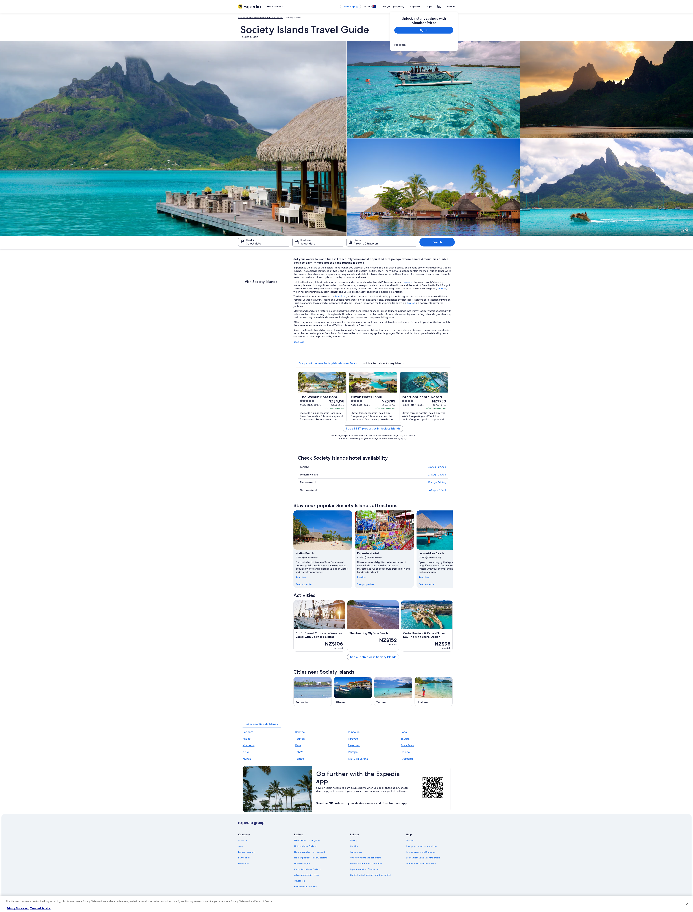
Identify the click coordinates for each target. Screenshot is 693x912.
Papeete (407, 282)
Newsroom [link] (243, 863)
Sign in (450, 6)
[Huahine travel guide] (434, 691)
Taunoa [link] (300, 739)
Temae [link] (299, 759)
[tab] (328, 363)
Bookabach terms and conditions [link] (366, 863)
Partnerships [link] (244, 857)
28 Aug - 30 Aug (437, 482)
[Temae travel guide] (393, 691)
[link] (424, 45)
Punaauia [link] (353, 732)
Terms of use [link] (356, 852)
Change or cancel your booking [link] (421, 846)
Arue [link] (246, 752)
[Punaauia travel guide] (312, 691)
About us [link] (242, 840)
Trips (429, 6)
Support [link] (410, 840)
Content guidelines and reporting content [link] (370, 875)
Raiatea (411, 303)
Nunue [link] (247, 759)
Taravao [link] (353, 739)
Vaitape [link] (353, 752)
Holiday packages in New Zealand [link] (311, 857)
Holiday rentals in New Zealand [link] (309, 852)
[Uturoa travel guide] (353, 691)
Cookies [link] (354, 846)
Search (437, 242)
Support (415, 6)
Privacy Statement (18, 908)
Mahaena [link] (248, 745)
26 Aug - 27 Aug (437, 466)
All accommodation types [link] (306, 875)
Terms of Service (40, 908)
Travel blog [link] (299, 880)
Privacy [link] (353, 840)
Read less (298, 341)
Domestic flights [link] (302, 863)
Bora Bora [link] (407, 745)
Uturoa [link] (405, 752)
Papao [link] (247, 739)
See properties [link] (304, 584)
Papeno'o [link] (354, 745)
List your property (393, 6)
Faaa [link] (298, 745)
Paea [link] (404, 732)
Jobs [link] (240, 846)
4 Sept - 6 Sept (437, 490)
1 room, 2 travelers (366, 243)
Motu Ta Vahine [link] (358, 759)
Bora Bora (340, 296)
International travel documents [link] (421, 863)
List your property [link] (246, 852)
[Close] (687, 903)
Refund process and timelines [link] (420, 852)
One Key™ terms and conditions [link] (365, 857)
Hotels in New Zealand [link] (305, 846)
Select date (253, 243)
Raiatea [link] (300, 732)
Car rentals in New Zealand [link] (307, 869)
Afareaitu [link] (407, 759)
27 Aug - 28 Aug (437, 474)
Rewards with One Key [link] (305, 886)
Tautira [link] (405, 739)
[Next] (453, 549)
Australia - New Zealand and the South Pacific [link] (260, 17)
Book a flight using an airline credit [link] (423, 857)
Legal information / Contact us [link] (364, 869)
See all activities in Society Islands (373, 657)
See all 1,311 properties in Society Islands (373, 428)
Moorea (441, 288)
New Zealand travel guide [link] (307, 840)
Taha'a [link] (299, 752)
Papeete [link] (248, 732)
